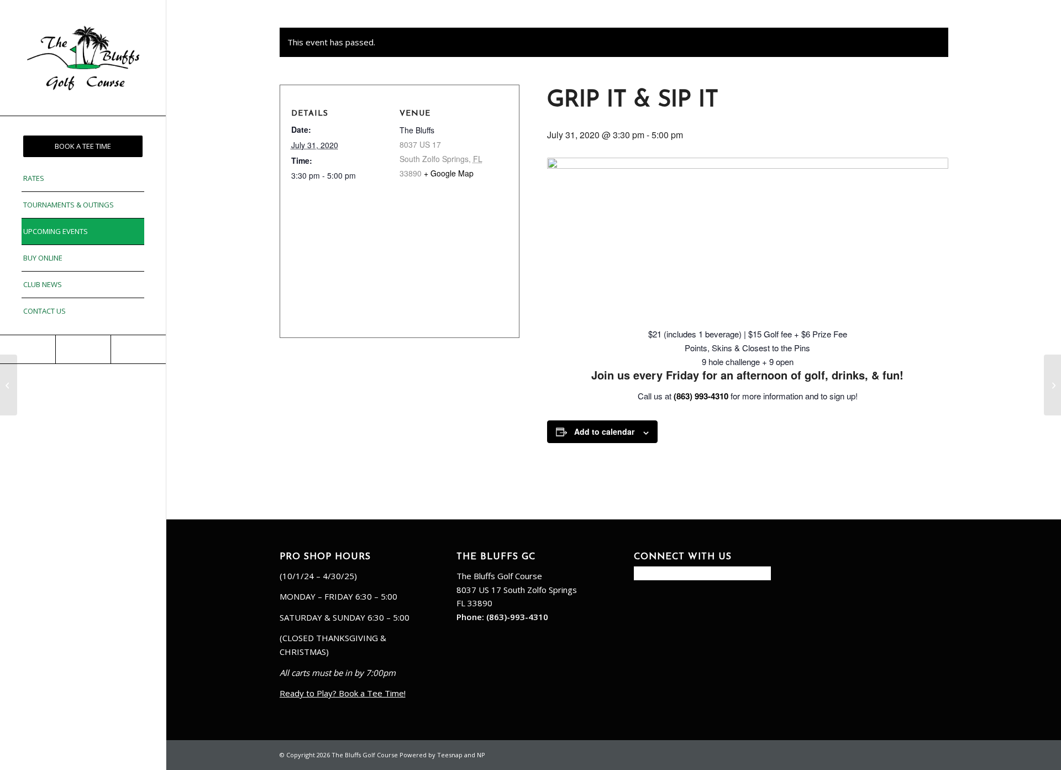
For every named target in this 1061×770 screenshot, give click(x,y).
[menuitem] (83, 146)
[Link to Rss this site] (138, 349)
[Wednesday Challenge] (8, 385)
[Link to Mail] (83, 349)
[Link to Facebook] (27, 349)
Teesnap (450, 755)
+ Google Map (449, 173)
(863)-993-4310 (517, 616)
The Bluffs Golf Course (499, 575)
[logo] (83, 57)
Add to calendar (604, 431)
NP (481, 755)
